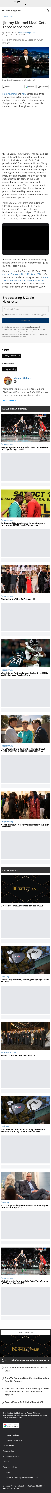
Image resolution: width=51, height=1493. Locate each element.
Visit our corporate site (12, 1418)
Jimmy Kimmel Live (12, 355)
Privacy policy (8, 1446)
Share (8, 87)
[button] (3, 10)
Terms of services (31, 327)
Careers (6, 1461)
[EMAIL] (16, 381)
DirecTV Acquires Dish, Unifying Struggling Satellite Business (27, 1379)
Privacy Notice (34, 329)
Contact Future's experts (12, 1440)
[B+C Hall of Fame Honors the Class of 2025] (25, 1349)
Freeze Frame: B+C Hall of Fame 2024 (24, 1402)
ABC (24, 93)
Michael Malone (11, 32)
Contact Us (7, 1472)
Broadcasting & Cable (27, 32)
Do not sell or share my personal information (21, 1477)
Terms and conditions (11, 1435)
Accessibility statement (12, 1456)
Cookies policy (8, 1451)
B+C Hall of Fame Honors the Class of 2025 (27, 1360)
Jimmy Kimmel (9, 93)
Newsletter (44, 87)
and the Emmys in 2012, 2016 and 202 (21, 274)
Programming (8, 16)
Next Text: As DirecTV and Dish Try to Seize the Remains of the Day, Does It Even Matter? (27, 1391)
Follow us (31, 87)
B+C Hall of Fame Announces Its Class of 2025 (26, 1369)
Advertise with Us (10, 1467)
